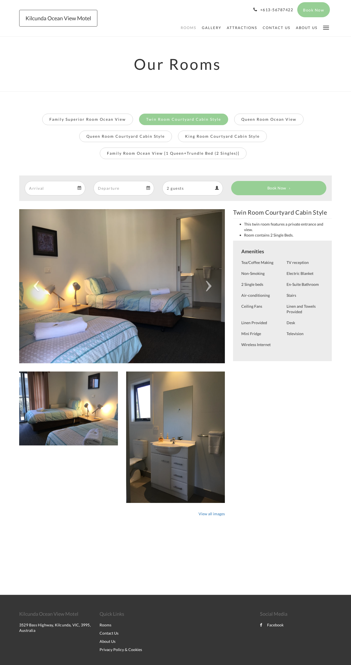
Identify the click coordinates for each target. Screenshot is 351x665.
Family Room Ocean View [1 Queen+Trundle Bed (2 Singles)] (173, 153)
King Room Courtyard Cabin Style (222, 136)
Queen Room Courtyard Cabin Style (125, 136)
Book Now (276, 188)
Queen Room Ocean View (268, 119)
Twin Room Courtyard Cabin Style (183, 119)
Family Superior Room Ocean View (87, 119)
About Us (107, 641)
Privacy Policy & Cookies (121, 649)
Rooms (105, 625)
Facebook (275, 625)
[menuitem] (188, 27)
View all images (212, 513)
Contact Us (109, 633)
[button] (326, 27)
